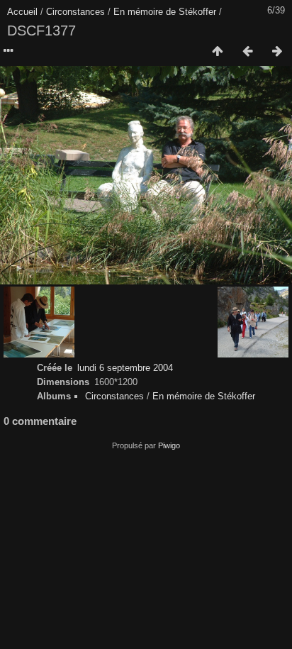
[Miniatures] (217, 52)
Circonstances (75, 11)
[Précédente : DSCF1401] (247, 52)
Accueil (22, 11)
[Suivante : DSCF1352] (277, 52)
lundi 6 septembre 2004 (125, 367)
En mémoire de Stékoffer (164, 11)
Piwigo (169, 445)
